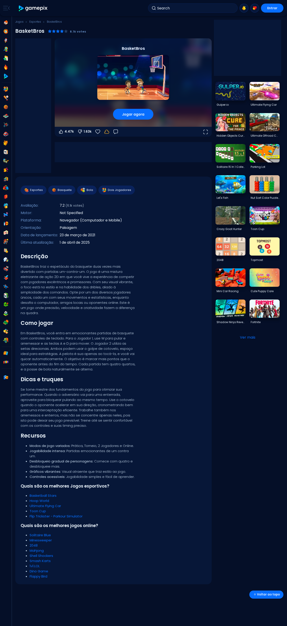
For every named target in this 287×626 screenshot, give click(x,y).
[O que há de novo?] (243, 8)
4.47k (69, 131)
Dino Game (39, 571)
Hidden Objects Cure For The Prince (231, 136)
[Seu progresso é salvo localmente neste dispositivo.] (106, 131)
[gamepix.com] (33, 8)
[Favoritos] (254, 8)
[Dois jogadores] (6, 89)
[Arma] (6, 214)
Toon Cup (38, 511)
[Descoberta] (6, 49)
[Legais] (6, 160)
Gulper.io (223, 105)
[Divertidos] (6, 205)
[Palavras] (6, 331)
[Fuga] (6, 178)
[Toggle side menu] (5, 8)
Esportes (35, 22)
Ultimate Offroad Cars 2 (265, 136)
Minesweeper (41, 540)
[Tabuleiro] (6, 116)
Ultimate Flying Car (45, 505)
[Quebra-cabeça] (6, 259)
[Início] (6, 22)
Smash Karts (40, 560)
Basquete (65, 190)
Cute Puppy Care (262, 291)
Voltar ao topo (268, 594)
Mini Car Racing (228, 291)
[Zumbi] (6, 340)
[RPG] (6, 277)
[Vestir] (6, 169)
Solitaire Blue (40, 535)
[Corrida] (6, 268)
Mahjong (37, 550)
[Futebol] (6, 313)
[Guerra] (6, 322)
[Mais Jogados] (6, 40)
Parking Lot (258, 167)
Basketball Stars (43, 495)
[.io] (6, 223)
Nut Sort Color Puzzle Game (265, 198)
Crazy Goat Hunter (229, 229)
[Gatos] (6, 142)
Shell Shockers (41, 555)
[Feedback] (115, 131)
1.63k (87, 131)
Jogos (19, 22)
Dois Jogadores (119, 190)
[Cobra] (6, 304)
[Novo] (6, 58)
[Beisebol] (6, 98)
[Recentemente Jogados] (6, 31)
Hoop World (39, 500)
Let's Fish (222, 198)
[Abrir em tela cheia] (205, 131)
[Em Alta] (6, 67)
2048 (34, 545)
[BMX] (6, 124)
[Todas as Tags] (6, 353)
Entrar (272, 8)
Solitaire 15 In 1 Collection (231, 167)
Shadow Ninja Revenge (231, 322)
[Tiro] (6, 286)
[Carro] (6, 133)
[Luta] (6, 187)
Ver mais (247, 337)
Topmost (257, 260)
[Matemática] (6, 250)
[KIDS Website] (6, 362)
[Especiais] (6, 76)
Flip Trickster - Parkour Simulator (56, 516)
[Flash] (6, 196)
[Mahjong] (6, 232)
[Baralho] (6, 151)
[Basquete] (6, 107)
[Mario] (6, 241)
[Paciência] (6, 295)
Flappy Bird (38, 576)
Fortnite (256, 322)
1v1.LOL (35, 566)
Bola (90, 190)
